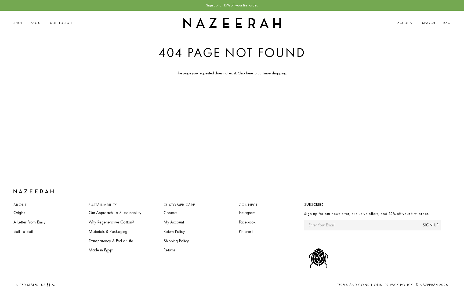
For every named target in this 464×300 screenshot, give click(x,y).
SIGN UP (430, 225)
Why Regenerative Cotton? (111, 222)
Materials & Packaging (108, 231)
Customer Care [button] (179, 204)
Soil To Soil (23, 231)
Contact (170, 212)
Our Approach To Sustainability (115, 212)
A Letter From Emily (29, 222)
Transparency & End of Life (111, 241)
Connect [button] (248, 204)
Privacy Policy (399, 285)
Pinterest (246, 231)
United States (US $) (31, 285)
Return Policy (174, 231)
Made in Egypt (101, 250)
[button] (20, 23)
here (249, 73)
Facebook (247, 222)
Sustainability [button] (103, 204)
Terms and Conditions (359, 285)
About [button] (20, 204)
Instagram (247, 212)
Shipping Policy (176, 241)
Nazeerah (429, 285)
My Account (174, 222)
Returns (169, 250)
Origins (19, 212)
